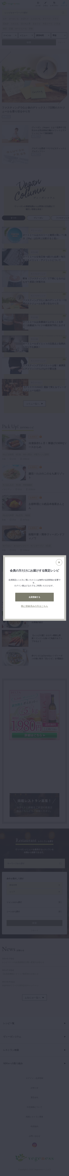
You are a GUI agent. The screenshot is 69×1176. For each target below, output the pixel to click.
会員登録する (34, 597)
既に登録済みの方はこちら (34, 606)
